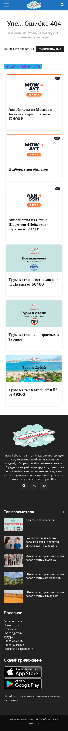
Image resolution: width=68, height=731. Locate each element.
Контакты (34, 723)
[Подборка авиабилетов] (34, 148)
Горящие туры (13, 621)
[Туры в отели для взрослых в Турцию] (34, 313)
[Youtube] (44, 486)
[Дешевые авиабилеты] (13, 524)
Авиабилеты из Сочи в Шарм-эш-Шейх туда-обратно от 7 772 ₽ (28, 224)
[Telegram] (24, 486)
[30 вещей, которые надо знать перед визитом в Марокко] (13, 596)
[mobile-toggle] (6, 5)
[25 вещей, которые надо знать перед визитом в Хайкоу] (13, 560)
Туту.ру (8, 637)
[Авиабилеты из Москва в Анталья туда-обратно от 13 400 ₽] (34, 88)
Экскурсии (10, 629)
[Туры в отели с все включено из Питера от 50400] (34, 258)
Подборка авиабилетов (28, 169)
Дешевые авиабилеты (40, 520)
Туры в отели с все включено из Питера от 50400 (33, 282)
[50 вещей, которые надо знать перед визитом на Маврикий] (13, 578)
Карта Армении (13, 641)
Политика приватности (20, 719)
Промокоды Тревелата (18, 649)
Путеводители (13, 633)
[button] (62, 5)
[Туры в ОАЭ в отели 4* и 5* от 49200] (34, 368)
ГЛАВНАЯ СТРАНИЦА (50, 49)
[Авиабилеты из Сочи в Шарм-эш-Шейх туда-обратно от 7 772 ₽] (34, 198)
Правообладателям (47, 719)
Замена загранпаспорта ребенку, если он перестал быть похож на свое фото (42, 542)
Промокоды (11, 625)
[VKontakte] (34, 486)
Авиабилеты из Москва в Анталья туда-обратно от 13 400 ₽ (30, 114)
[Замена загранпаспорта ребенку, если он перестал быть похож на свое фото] (13, 542)
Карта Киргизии (14, 645)
